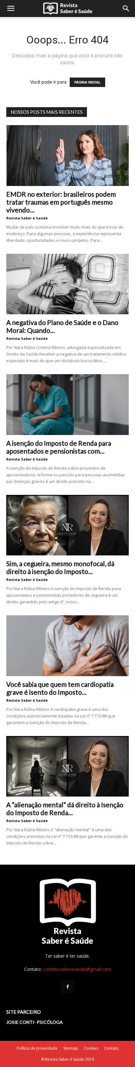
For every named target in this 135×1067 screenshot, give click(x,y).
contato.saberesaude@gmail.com (77, 969)
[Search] (126, 8)
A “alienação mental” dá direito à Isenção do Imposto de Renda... (64, 808)
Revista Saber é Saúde (27, 218)
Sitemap (70, 1048)
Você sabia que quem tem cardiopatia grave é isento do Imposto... (60, 688)
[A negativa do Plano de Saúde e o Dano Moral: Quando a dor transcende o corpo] (67, 284)
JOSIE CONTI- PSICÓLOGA (34, 1022)
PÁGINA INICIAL (87, 82)
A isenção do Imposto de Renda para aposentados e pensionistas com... (58, 447)
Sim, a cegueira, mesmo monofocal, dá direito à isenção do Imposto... (60, 567)
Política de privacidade (37, 1048)
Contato (111, 1048)
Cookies (91, 1048)
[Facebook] (67, 987)
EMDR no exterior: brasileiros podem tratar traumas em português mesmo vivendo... (61, 202)
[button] (11, 8)
